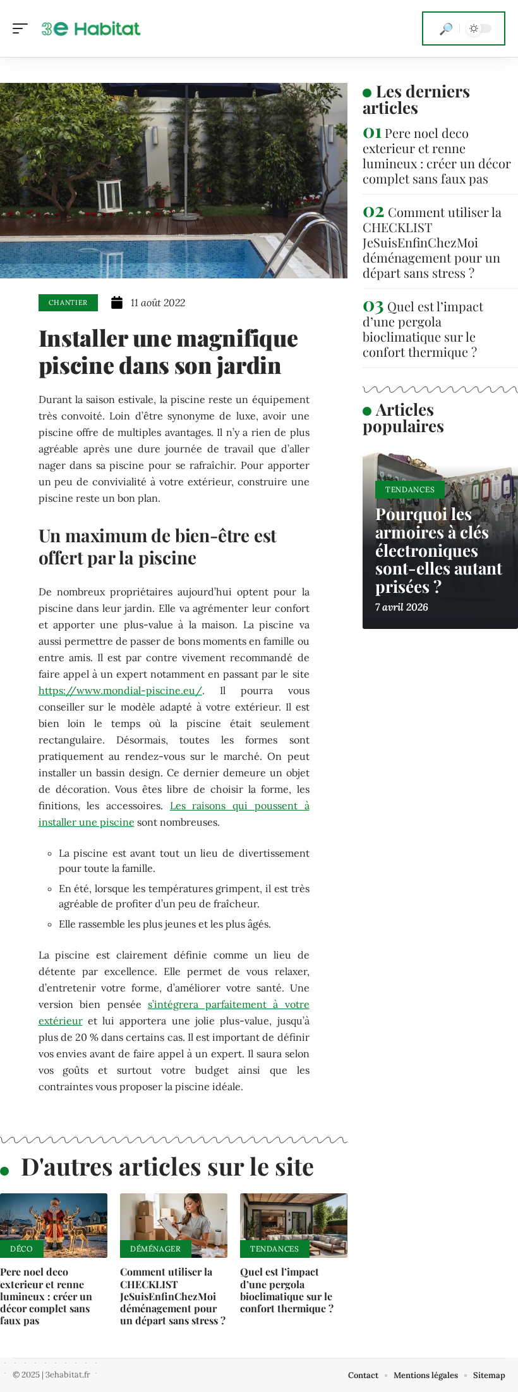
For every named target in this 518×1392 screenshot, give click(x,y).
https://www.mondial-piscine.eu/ (120, 690)
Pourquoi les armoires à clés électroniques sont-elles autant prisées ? (438, 549)
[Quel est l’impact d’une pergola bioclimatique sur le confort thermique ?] (293, 1225)
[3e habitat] (91, 28)
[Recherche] (446, 28)
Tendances (274, 1248)
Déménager (155, 1248)
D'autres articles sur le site (167, 1166)
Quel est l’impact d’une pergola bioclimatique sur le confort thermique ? (287, 1290)
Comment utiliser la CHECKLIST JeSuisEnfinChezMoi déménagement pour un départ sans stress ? (173, 1296)
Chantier (68, 302)
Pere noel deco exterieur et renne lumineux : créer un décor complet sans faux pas (46, 1296)
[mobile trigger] (23, 28)
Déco (21, 1248)
